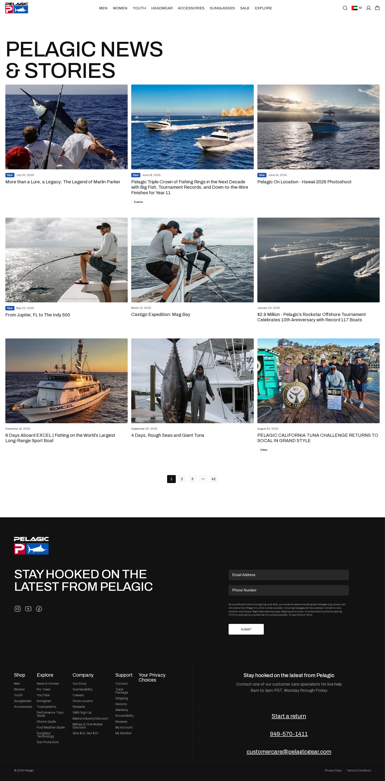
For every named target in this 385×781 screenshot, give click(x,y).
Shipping (121, 698)
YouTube (43, 695)
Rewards (79, 706)
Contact (121, 683)
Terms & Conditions (359, 771)
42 (213, 479)
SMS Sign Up (82, 712)
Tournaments (46, 706)
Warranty (121, 709)
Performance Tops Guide (50, 714)
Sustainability (82, 689)
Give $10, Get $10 (85, 733)
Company (83, 675)
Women (120, 8)
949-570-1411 (289, 733)
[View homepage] (16, 8)
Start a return (289, 716)
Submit (246, 629)
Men (103, 8)
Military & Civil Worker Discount (88, 726)
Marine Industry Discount (90, 718)
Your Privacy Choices (152, 677)
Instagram (44, 700)
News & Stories (48, 683)
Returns (121, 704)
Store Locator (83, 700)
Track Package (121, 691)
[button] (377, 8)
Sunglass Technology (45, 735)
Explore (263, 8)
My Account (124, 727)
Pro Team (43, 689)
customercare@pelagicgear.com (289, 751)
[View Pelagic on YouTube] (28, 608)
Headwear (162, 8)
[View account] (368, 8)
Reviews (121, 721)
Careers (78, 695)
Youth (139, 8)
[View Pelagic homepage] (31, 545)
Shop (19, 675)
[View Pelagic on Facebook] (39, 608)
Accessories (191, 8)
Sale (245, 8)
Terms (309, 615)
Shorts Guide (46, 721)
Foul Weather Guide (51, 727)
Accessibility (124, 715)
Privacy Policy (296, 615)
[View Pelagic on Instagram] (17, 608)
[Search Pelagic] (345, 8)
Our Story (79, 683)
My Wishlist (123, 733)
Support (124, 675)
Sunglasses (222, 8)
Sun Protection (48, 742)
